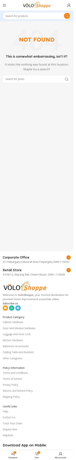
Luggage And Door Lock (17, 334)
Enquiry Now (10, 429)
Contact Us (9, 417)
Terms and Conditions (15, 372)
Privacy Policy (10, 384)
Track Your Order (12, 423)
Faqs (5, 411)
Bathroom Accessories (16, 346)
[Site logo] (37, 5)
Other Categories (12, 358)
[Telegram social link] (18, 308)
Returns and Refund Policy (18, 390)
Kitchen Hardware (13, 340)
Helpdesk (8, 435)
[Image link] (25, 286)
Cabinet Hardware (13, 322)
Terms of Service (12, 378)
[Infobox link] (37, 257)
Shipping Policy (11, 396)
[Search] (67, 16)
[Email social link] (5, 308)
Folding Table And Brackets (18, 352)
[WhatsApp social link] (11, 308)
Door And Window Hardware (19, 328)
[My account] (68, 5)
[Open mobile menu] (4, 5)
